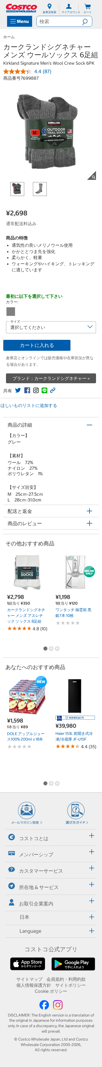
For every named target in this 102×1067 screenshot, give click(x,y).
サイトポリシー (70, 985)
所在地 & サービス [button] (39, 887)
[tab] (51, 836)
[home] (21, 8)
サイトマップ (29, 979)
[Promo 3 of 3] (57, 649)
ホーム (9, 36)
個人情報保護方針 (33, 985)
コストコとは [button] (33, 838)
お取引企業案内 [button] (36, 903)
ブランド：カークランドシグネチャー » (51, 378)
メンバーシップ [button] (36, 854)
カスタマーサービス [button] (41, 871)
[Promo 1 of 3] (45, 649)
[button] (87, 21)
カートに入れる (37, 345)
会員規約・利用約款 (66, 979)
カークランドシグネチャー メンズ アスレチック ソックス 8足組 (26, 615)
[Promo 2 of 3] (51, 649)
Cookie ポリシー (51, 991)
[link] (18, 390)
